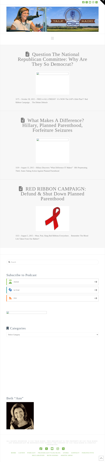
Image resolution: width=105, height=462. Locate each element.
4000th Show (67, 455)
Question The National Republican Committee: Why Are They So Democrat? (52, 59)
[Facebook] (83, 2)
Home (13, 453)
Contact (75, 453)
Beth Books (52, 455)
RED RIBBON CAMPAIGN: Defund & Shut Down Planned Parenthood (53, 193)
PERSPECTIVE (88, 453)
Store (66, 453)
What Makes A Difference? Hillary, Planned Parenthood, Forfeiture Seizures (53, 125)
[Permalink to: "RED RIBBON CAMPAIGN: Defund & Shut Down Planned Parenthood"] (52, 218)
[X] (87, 2)
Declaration (38, 455)
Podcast (31, 453)
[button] (52, 38)
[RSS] (97, 2)
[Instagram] (93, 2)
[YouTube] (90, 2)
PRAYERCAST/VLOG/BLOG (49, 453)
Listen (22, 453)
